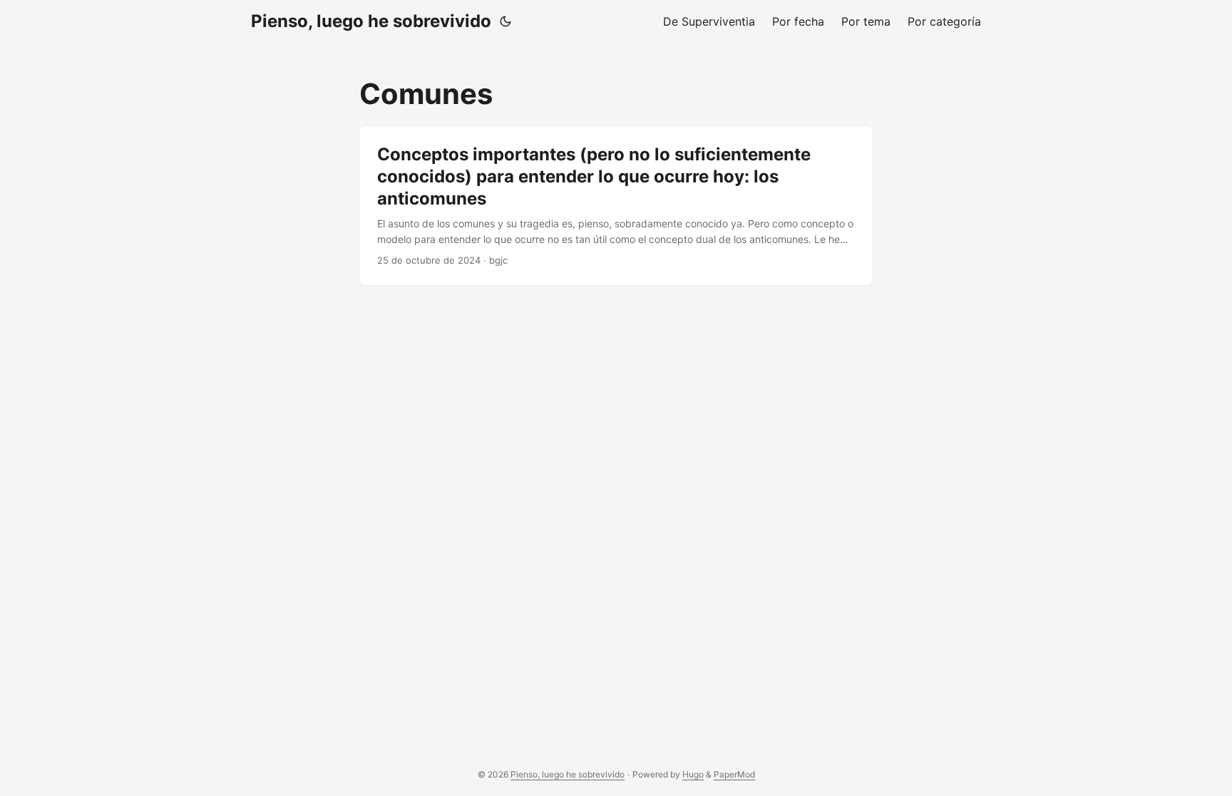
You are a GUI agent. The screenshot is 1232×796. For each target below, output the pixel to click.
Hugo (693, 774)
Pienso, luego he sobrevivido (371, 21)
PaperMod (734, 774)
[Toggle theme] (505, 21)
